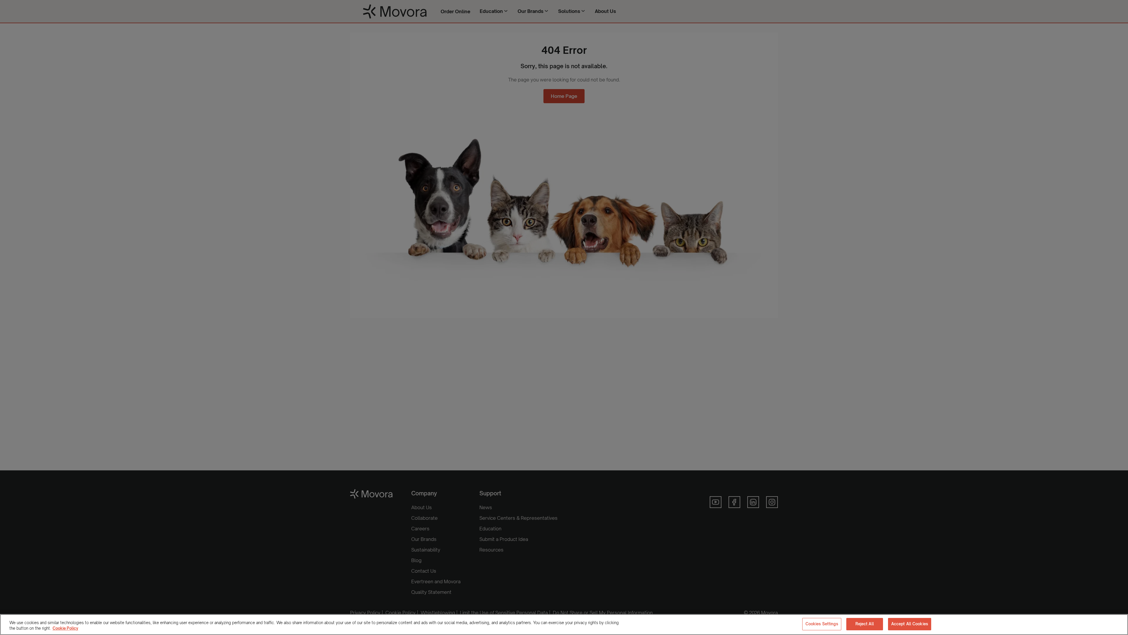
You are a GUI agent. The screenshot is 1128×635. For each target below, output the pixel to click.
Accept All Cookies (909, 623)
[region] (564, 624)
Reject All (864, 623)
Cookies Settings (821, 623)
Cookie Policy (65, 628)
